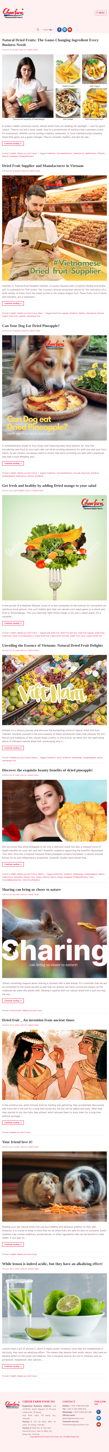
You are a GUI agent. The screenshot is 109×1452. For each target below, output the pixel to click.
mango (39, 877)
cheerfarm (51, 153)
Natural (5, 156)
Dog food (85, 473)
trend (91, 877)
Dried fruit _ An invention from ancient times (38, 1020)
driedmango (77, 758)
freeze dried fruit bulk (59, 636)
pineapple (14, 156)
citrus (59, 758)
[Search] (38, 29)
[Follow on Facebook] (59, 29)
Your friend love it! (17, 1142)
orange (60, 877)
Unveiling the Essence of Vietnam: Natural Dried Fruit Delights (52, 645)
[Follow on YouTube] (69, 29)
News (40, 313)
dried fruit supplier (60, 313)
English (46, 30)
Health (13, 153)
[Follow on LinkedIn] (64, 29)
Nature (34, 758)
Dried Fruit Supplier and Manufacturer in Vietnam (43, 166)
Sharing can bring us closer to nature (31, 889)
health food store (77, 636)
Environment (16, 1010)
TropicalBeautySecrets (11, 880)
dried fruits (99, 633)
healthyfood (78, 153)
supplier (22, 316)
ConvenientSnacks (64, 153)
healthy (81, 313)
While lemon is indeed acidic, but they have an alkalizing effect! (52, 1264)
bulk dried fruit (53, 633)
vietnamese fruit (33, 316)
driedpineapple (8, 476)
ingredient (18, 877)
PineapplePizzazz (26, 156)
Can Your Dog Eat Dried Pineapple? (31, 326)
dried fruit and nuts (68, 633)
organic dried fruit (10, 316)
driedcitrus (58, 874)
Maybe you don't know (27, 153)
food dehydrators (26, 636)
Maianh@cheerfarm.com (73, 1418)
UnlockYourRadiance (31, 880)
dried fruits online (9, 636)
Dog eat (76, 473)
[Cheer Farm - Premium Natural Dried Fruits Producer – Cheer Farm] (13, 13)
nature (99, 758)
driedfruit (73, 313)
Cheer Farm (32, 50)
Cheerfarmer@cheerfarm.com (75, 1424)
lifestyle (101, 153)
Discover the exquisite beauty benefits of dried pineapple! (47, 770)
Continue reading (13, 143)
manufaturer (91, 313)
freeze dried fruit (42, 636)
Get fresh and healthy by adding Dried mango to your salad (49, 486)
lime (33, 877)
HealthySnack (91, 153)
